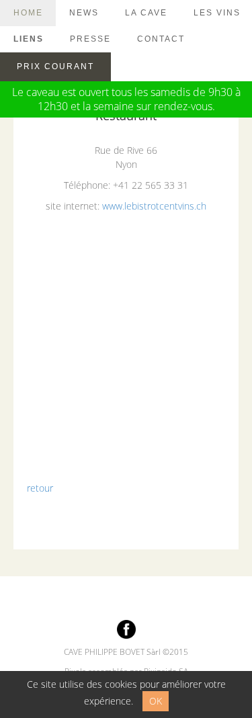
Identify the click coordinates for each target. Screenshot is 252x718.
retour (40, 488)
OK (155, 700)
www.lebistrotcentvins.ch (154, 205)
